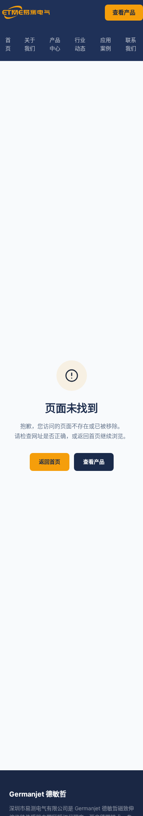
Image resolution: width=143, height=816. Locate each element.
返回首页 (49, 461)
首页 (8, 44)
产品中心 (55, 44)
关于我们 (29, 44)
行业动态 (80, 44)
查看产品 (123, 12)
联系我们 (130, 44)
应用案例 (105, 44)
